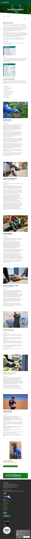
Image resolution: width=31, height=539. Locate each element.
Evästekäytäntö (5, 507)
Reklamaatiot (5, 509)
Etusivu (4, 16)
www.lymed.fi (5, 488)
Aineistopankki (5, 504)
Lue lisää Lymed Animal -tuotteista (10, 466)
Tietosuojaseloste (5, 508)
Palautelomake (5, 510)
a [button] (28, 2)
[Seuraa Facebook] (3, 493)
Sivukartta (4, 505)
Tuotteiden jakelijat (6, 503)
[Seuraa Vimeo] (5, 493)
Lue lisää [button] (20, 532)
